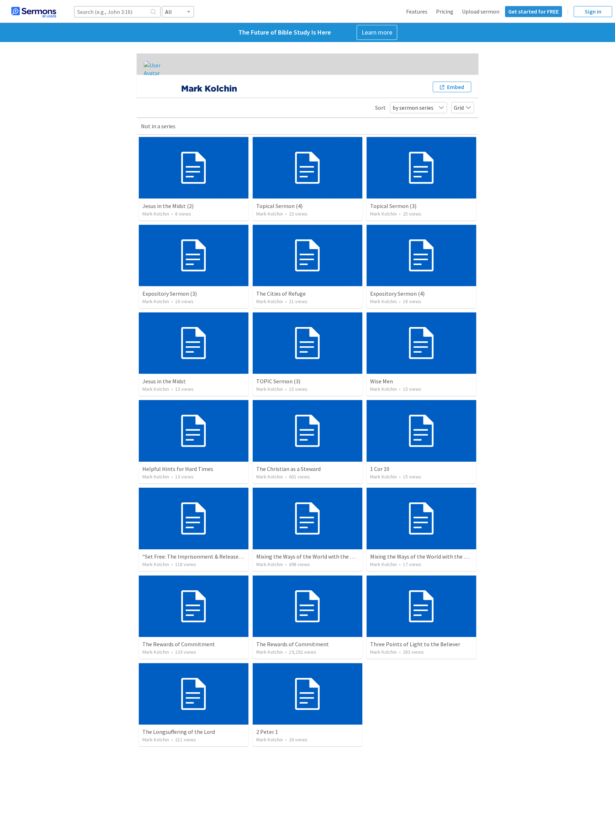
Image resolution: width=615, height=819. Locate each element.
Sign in (593, 11)
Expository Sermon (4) (397, 293)
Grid (459, 107)
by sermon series (413, 107)
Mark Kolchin (155, 214)
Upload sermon (480, 11)
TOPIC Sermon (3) (278, 381)
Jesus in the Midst (164, 381)
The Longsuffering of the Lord (178, 731)
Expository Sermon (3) (169, 293)
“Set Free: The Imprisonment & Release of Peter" (202, 556)
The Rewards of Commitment (178, 644)
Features (416, 11)
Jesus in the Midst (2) (168, 205)
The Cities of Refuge (281, 293)
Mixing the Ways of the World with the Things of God (320, 556)
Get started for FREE (533, 11)
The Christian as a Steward (288, 468)
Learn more (377, 32)
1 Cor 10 (379, 468)
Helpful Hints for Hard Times (177, 468)
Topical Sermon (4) (279, 205)
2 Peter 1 (267, 731)
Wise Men (381, 381)
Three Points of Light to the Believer (415, 644)
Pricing (444, 11)
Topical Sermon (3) (393, 205)
